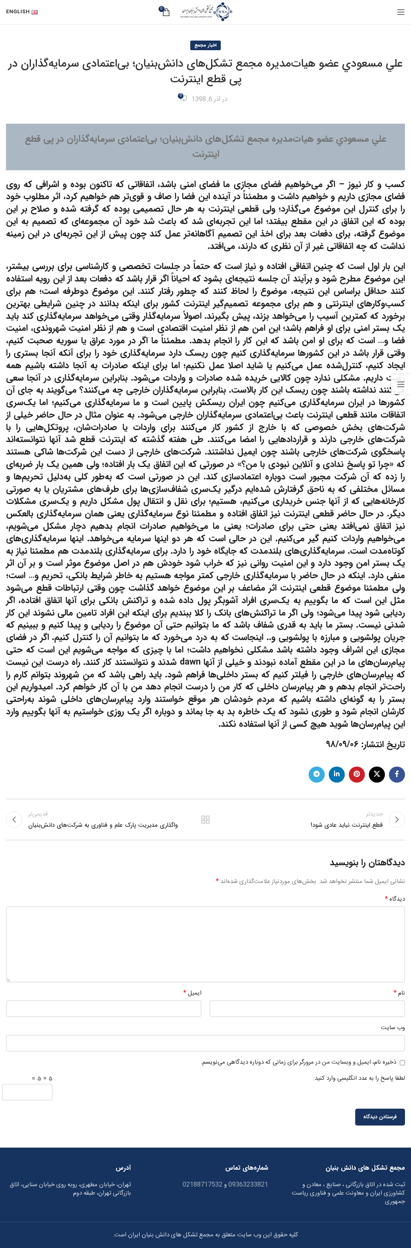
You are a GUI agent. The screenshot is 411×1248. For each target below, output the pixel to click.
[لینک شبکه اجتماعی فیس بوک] (397, 775)
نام (399, 993)
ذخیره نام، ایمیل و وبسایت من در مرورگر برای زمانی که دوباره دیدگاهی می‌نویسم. (298, 1062)
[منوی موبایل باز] (401, 12)
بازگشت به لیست (205, 820)
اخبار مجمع (205, 45)
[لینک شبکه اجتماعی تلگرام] (317, 775)
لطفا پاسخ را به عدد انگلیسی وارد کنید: (359, 1078)
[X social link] (377, 775)
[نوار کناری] (401, 384)
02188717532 (202, 1185)
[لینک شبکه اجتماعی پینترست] (357, 775)
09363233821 (247, 1185)
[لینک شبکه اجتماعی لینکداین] (337, 775)
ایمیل (192, 993)
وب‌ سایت (393, 1028)
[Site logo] (205, 12)
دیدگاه (395, 899)
